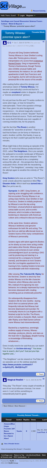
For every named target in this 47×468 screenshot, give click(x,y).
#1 (43, 42)
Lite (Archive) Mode (33, 455)
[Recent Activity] (38, 11)
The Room (22, 127)
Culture (4, 24)
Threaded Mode (38, 32)
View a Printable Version (11, 443)
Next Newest (20, 406)
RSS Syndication (20, 457)
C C (32, 46)
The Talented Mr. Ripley (30, 274)
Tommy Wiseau (28, 87)
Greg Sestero (9, 178)
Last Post (41, 432)
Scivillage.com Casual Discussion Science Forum (21, 21)
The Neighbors (20, 151)
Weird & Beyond (15, 24)
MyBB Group (13, 463)
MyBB (12, 461)
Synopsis (12, 191)
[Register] (31, 15)
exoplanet (16, 92)
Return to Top (19, 455)
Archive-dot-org (23, 348)
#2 (43, 379)
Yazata (19, 431)
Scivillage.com (6, 455)
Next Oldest (8, 406)
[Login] (21, 15)
